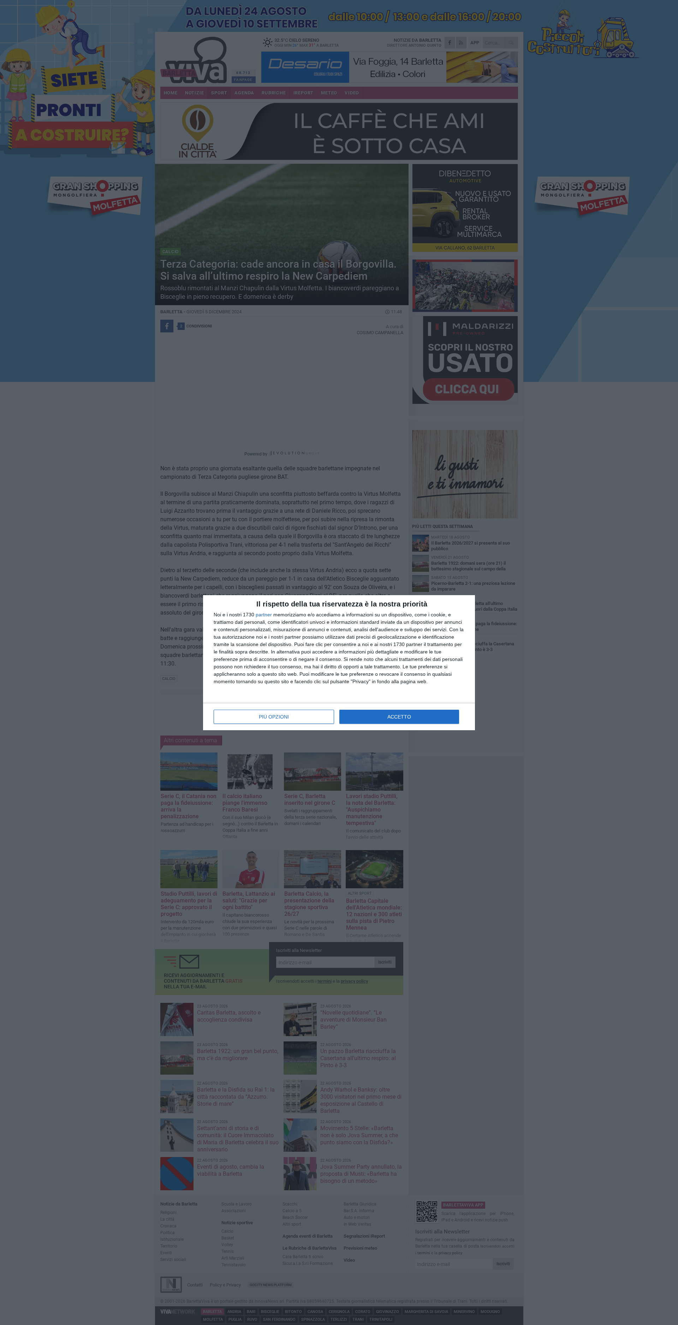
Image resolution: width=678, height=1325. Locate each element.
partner (264, 614)
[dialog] (339, 662)
